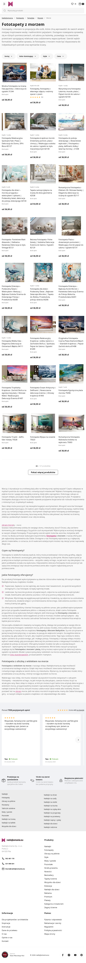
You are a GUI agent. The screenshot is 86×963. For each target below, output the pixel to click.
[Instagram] (69, 955)
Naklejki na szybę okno (52, 809)
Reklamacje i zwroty (52, 923)
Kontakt (5, 941)
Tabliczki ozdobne (8, 808)
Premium (48, 896)
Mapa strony (49, 934)
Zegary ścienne (50, 907)
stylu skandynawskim (19, 654)
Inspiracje (6, 923)
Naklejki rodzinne (50, 827)
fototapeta (51, 536)
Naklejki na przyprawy (52, 813)
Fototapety (6, 798)
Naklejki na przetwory (52, 816)
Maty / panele (7, 812)
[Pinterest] (81, 955)
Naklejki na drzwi (50, 795)
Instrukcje (6, 927)
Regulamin (48, 927)
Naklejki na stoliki (50, 802)
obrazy (18, 691)
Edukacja (48, 886)
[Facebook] (62, 955)
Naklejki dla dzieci (50, 824)
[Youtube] (75, 955)
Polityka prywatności (53, 930)
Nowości (48, 871)
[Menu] (4, 4)
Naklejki (5, 794)
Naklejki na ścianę (8, 819)
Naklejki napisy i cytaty (52, 820)
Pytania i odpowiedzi (53, 919)
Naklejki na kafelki (8, 823)
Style (46, 857)
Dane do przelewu (9, 930)
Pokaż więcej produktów (43, 472)
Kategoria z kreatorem (53, 904)
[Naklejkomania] (22, 840)
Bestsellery (49, 875)
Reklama (48, 893)
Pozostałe (5, 815)
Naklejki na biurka (50, 806)
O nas (4, 934)
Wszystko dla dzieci (9, 826)
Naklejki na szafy (50, 798)
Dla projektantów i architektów (15, 919)
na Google (80, 710)
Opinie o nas (7, 937)
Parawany (5, 805)
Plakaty (47, 900)
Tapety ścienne (50, 879)
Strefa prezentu (51, 868)
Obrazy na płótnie (8, 801)
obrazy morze (8, 525)
